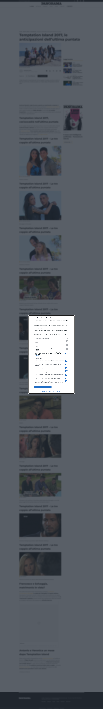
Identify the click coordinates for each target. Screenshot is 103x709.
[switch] (66, 341)
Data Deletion (44, 391)
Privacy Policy (58, 391)
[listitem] (51, 338)
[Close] (72, 318)
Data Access (51, 391)
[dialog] (51, 354)
